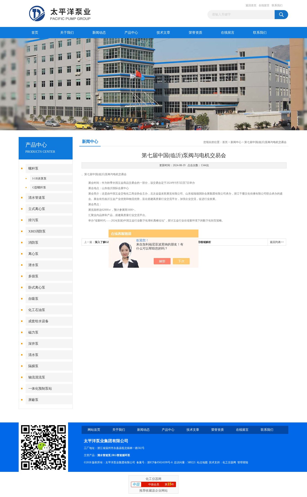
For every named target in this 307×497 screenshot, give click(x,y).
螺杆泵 (33, 168)
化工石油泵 (36, 310)
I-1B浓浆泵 (39, 178)
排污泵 (33, 220)
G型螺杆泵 (39, 187)
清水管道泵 (36, 197)
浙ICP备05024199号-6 (160, 462)
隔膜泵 (33, 366)
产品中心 (131, 32)
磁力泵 (33, 332)
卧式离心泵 (36, 287)
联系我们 (277, 5)
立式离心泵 (36, 209)
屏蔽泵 (33, 400)
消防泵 (33, 242)
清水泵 (33, 355)
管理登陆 (242, 462)
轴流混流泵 (36, 377)
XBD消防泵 (37, 231)
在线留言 (264, 5)
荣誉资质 (195, 32)
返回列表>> (277, 242)
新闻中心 (236, 142)
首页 (34, 32)
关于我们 (67, 32)
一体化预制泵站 (40, 388)
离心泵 (33, 254)
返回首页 (251, 5)
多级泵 (33, 276)
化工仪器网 (229, 462)
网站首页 (94, 429)
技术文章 (163, 32)
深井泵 (33, 343)
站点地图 (202, 462)
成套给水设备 (38, 321)
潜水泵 (33, 265)
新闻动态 (99, 32)
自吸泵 (33, 298)
